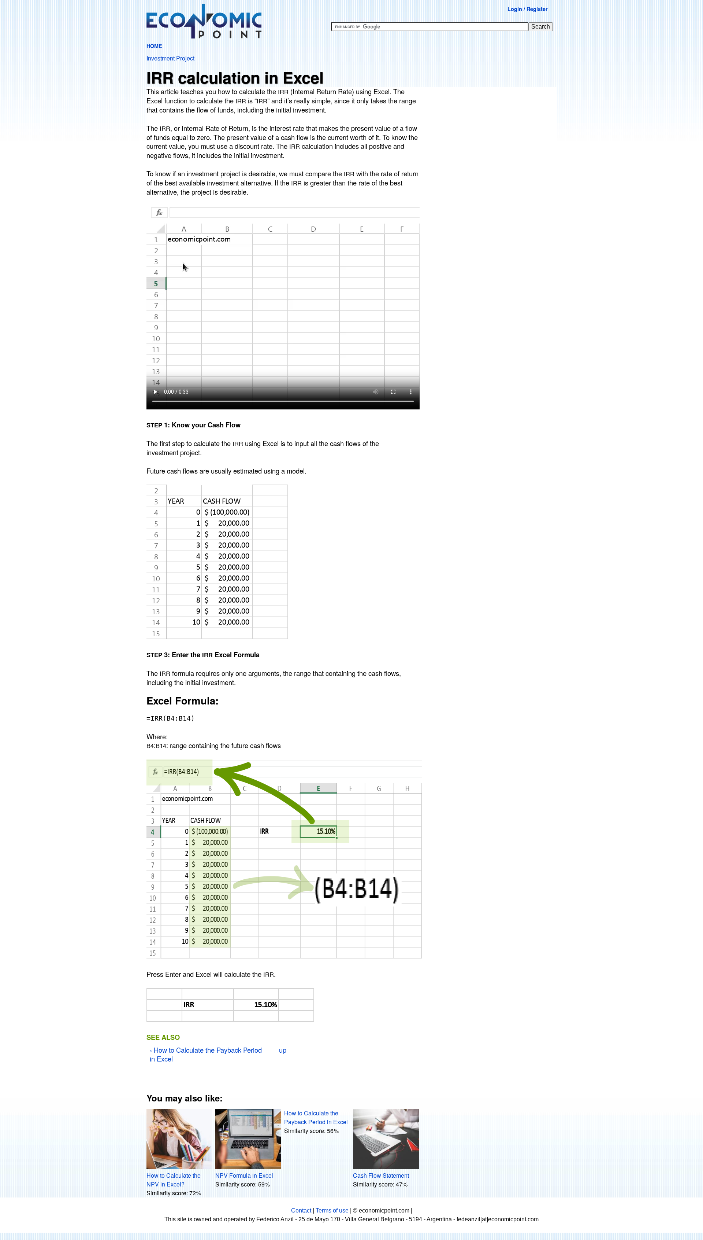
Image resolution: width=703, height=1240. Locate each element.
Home (154, 45)
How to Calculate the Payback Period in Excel (316, 1117)
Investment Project (170, 58)
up (282, 1049)
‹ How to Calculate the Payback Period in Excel (206, 1054)
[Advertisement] (491, 145)
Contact (301, 1210)
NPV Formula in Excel (244, 1175)
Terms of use (332, 1210)
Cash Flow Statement (381, 1175)
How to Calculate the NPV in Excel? (173, 1179)
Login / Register (527, 8)
